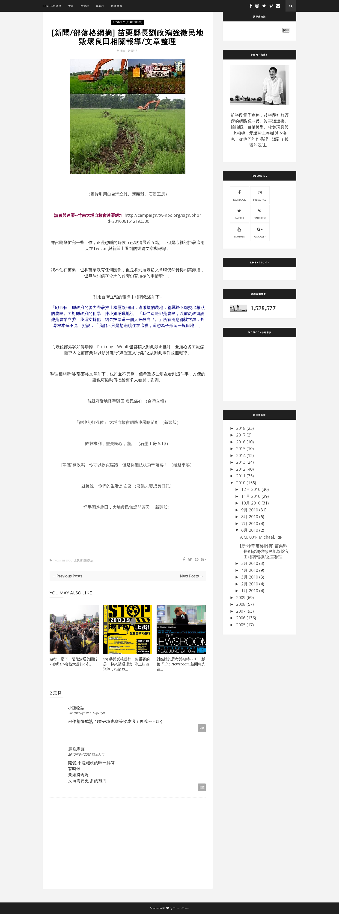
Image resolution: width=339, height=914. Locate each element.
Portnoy (105, 346)
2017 (240, 435)
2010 (240, 482)
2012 (240, 469)
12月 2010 (250, 489)
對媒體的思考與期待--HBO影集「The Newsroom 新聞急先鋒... (181, 663)
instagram (260, 199)
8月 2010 (249, 516)
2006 (240, 617)
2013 (240, 462)
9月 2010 (249, 510)
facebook (239, 199)
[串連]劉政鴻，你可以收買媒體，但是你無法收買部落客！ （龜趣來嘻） (127, 464)
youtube (239, 236)
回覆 (202, 728)
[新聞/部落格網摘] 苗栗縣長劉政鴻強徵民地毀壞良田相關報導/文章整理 (264, 551)
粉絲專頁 (116, 5)
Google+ (260, 236)
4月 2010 (249, 570)
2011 (240, 475)
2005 (240, 624)
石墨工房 (157, 194)
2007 (240, 611)
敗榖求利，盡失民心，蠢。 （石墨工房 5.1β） (127, 443)
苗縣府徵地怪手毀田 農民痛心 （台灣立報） (127, 401)
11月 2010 (250, 496)
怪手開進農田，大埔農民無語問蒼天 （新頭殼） (127, 507)
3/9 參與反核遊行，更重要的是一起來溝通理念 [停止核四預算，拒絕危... (126, 663)
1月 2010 (249, 590)
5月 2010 (249, 563)
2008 (240, 604)
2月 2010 (249, 584)
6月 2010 (249, 530)
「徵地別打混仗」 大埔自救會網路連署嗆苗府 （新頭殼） (128, 422)
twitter (239, 218)
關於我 (85, 5)
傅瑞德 (86, 346)
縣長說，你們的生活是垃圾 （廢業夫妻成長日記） (127, 486)
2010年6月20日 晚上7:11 (86, 754)
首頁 (71, 5)
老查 (123, 50)
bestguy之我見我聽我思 (128, 22)
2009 (240, 597)
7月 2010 (249, 523)
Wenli (122, 346)
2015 (240, 448)
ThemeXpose (181, 908)
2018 (240, 428)
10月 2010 (250, 503)
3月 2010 (249, 577)
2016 (240, 442)
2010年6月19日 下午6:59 (86, 713)
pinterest (260, 218)
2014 (240, 455)
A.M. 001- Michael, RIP (261, 537)
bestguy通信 (52, 5)
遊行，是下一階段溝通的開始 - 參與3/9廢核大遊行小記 (74, 661)
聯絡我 (100, 5)
